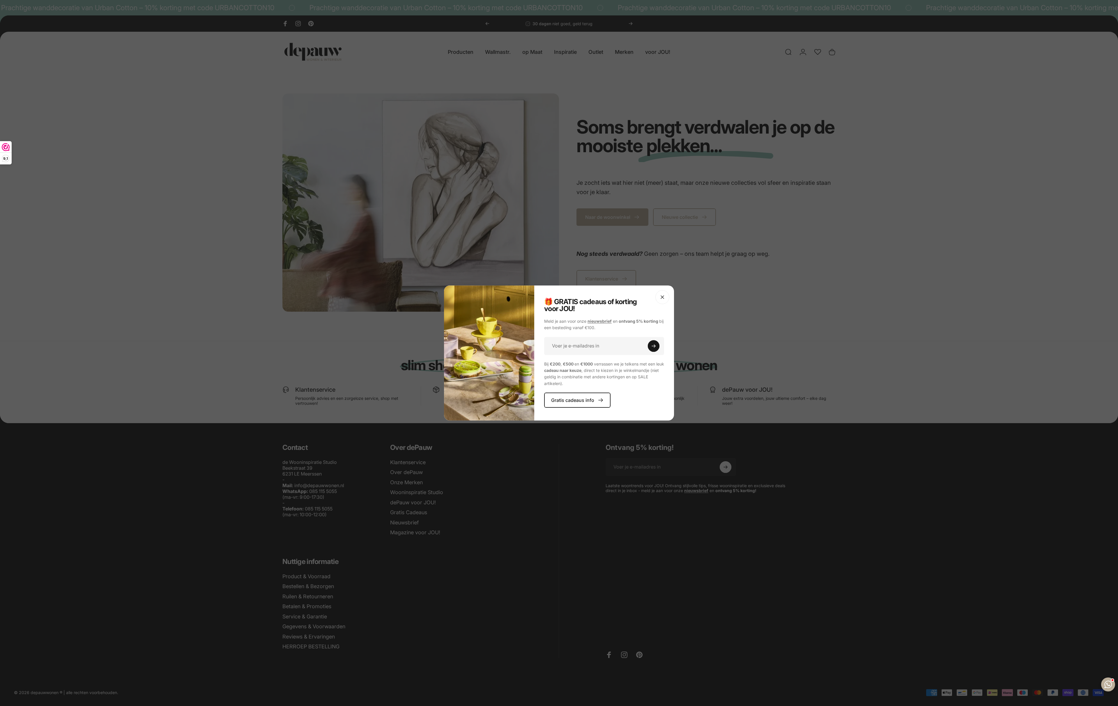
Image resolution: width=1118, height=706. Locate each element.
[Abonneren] (653, 346)
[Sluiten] (662, 297)
